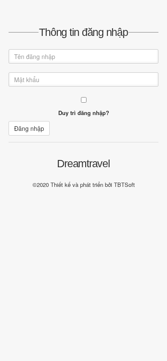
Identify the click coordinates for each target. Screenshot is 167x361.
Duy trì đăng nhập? (83, 113)
